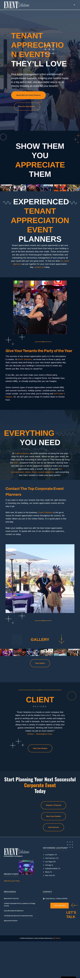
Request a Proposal (53, 805)
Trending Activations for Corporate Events (18, 915)
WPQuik (57, 938)
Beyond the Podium (11, 920)
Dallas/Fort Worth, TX (52, 868)
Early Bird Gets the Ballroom (14, 911)
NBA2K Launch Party (12, 881)
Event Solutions (25, 359)
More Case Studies (53, 816)
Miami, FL (48, 872)
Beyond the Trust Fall (11, 898)
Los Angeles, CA (51, 854)
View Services (53, 827)
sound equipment (46, 472)
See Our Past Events (27, 106)
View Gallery (40, 663)
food (16, 463)
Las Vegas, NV (50, 861)
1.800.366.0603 (59, 905)
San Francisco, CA (51, 858)
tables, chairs (31, 472)
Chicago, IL (49, 865)
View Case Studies (40, 748)
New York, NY (50, 875)
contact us (39, 267)
